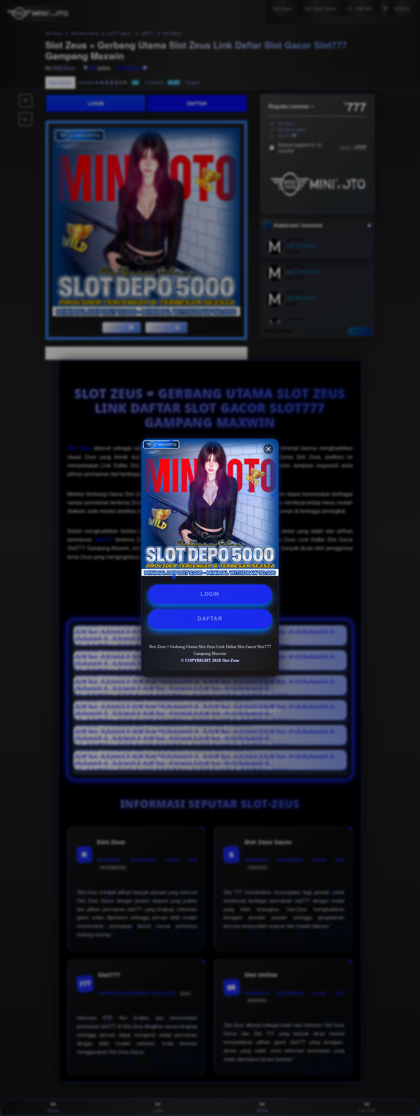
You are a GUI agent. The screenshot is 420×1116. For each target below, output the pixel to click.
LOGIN (210, 594)
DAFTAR (210, 618)
